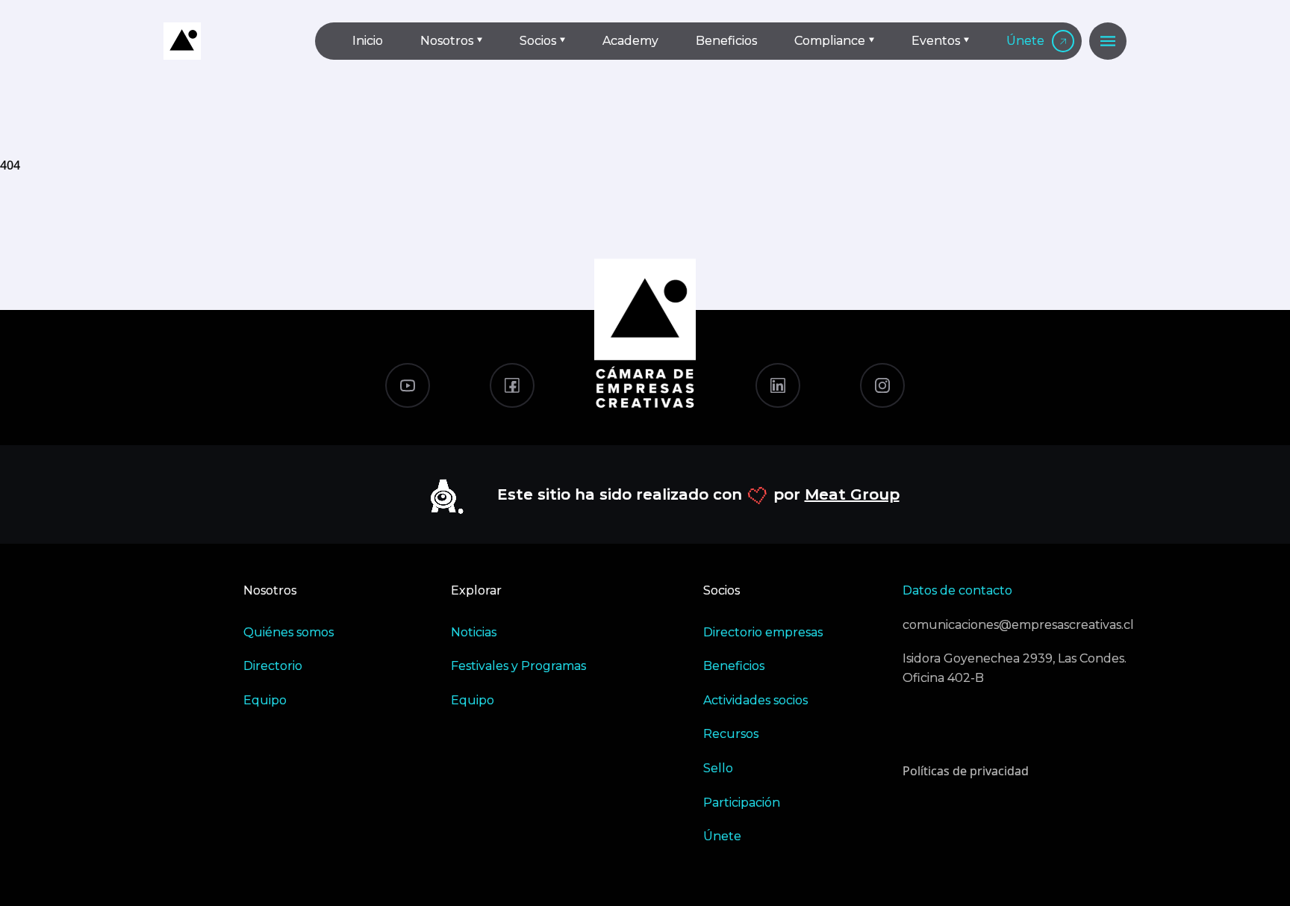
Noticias (473, 632)
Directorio (272, 666)
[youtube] (407, 385)
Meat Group (852, 494)
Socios (538, 41)
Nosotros (446, 41)
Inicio (367, 41)
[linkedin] (777, 385)
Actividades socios (755, 700)
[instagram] (882, 385)
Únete (1025, 41)
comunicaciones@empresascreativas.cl (1015, 625)
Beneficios (726, 41)
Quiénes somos (288, 632)
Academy (630, 41)
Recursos (730, 734)
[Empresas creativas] (226, 41)
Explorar (476, 590)
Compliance (829, 41)
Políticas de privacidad (966, 771)
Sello (718, 768)
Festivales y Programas (518, 666)
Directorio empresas (763, 632)
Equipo (265, 700)
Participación (741, 802)
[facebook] (512, 385)
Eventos (936, 41)
